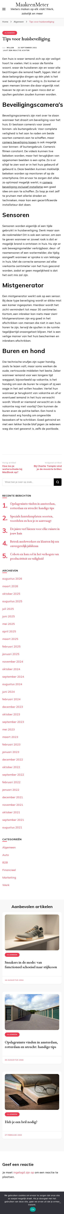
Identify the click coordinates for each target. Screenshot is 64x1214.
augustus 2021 (12, 827)
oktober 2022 (11, 767)
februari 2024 (11, 699)
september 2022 (13, 774)
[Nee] (60, 1202)
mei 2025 (8, 624)
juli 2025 (8, 609)
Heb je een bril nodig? (21, 1121)
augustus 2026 (12, 578)
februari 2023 (11, 744)
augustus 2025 (12, 601)
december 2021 (12, 797)
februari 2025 (11, 646)
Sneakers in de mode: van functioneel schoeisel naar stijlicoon (31, 964)
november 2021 (12, 805)
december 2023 (12, 707)
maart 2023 (10, 737)
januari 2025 (10, 654)
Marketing (9, 877)
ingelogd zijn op (23, 1172)
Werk (5, 885)
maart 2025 (10, 639)
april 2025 (9, 631)
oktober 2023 (11, 714)
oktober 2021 (11, 812)
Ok (32, 1209)
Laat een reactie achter (16, 50)
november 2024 (12, 661)
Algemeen (10, 33)
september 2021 (13, 820)
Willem (10, 48)
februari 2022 (11, 782)
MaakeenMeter (32, 4)
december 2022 (12, 759)
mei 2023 (8, 729)
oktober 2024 (11, 669)
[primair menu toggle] (3, 9)
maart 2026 (10, 586)
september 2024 (13, 676)
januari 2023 (10, 752)
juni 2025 (8, 616)
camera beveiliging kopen (19, 142)
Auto (5, 855)
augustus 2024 (12, 684)
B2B (5, 862)
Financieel (9, 870)
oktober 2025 (11, 593)
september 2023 (13, 722)
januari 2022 (10, 789)
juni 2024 (8, 691)
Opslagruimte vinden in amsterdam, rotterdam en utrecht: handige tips (31, 1044)
